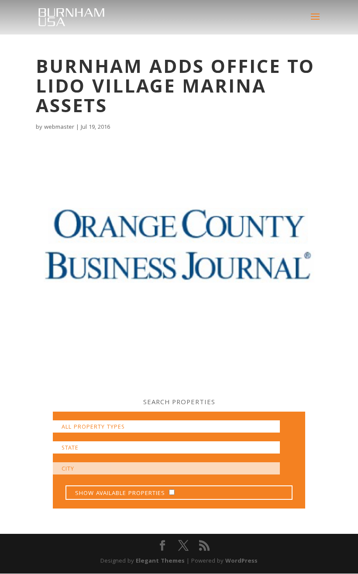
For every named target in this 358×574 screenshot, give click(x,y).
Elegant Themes (160, 561)
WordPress (241, 561)
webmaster (59, 127)
